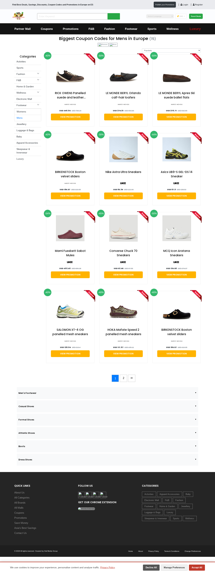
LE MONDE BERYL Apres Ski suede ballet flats (177, 95)
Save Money (21, 522)
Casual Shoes (26, 406)
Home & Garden (25, 86)
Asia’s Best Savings (25, 527)
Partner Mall (22, 29)
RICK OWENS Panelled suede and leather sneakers (70, 95)
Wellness (172, 29)
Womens (21, 111)
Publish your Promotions (164, 5)
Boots (21, 446)
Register (199, 5)
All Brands (20, 502)
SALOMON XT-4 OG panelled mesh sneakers (70, 332)
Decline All (151, 567)
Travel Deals (196, 16)
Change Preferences (193, 551)
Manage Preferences (174, 567)
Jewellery (21, 124)
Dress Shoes (25, 459)
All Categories (22, 497)
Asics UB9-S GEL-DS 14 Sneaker (176, 174)
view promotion (70, 117)
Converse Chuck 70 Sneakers (123, 253)
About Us (19, 492)
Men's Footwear (27, 393)
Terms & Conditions (171, 551)
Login (185, 5)
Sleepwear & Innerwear (155, 518)
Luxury (20, 158)
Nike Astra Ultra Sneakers (123, 172)
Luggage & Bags (25, 130)
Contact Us (20, 533)
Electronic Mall (24, 99)
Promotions (70, 29)
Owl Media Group (51, 551)
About (140, 551)
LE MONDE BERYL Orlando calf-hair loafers (123, 95)
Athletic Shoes (26, 433)
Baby (19, 136)
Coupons (47, 29)
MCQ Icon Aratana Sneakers (176, 253)
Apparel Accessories (27, 142)
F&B (91, 29)
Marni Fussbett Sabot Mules (70, 253)
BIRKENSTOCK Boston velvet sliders (70, 174)
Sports (151, 29)
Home (130, 551)
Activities (21, 61)
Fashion (109, 29)
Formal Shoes (26, 419)
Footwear (131, 29)
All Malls (19, 507)
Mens (20, 117)
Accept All (197, 567)
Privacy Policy (107, 567)
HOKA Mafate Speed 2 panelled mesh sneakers (123, 332)
